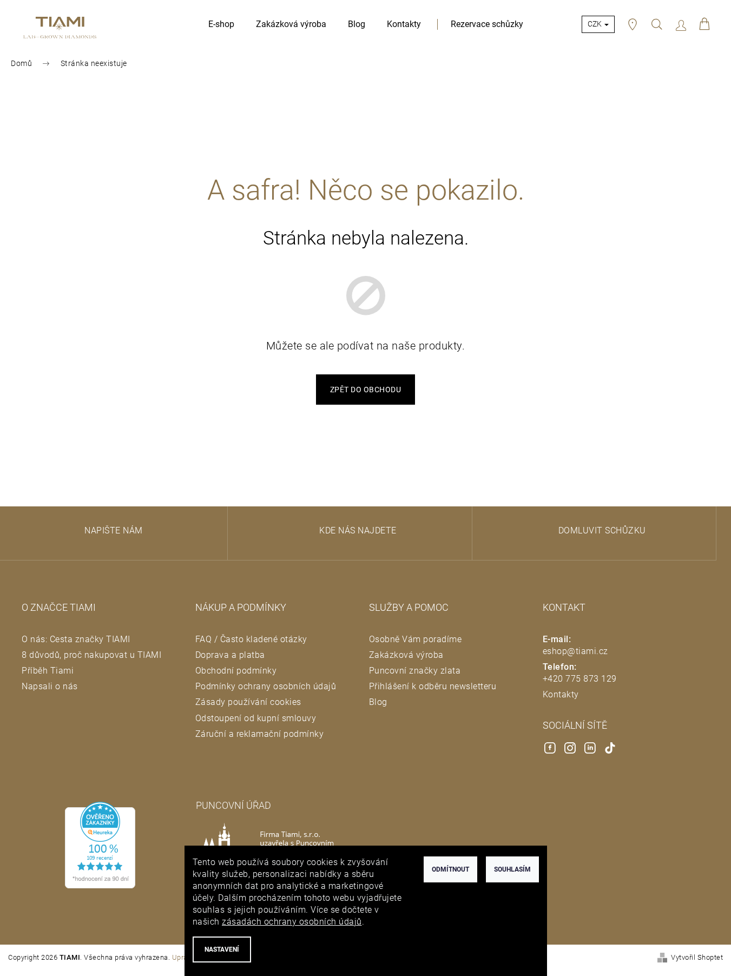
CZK (595, 23)
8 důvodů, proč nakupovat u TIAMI (91, 655)
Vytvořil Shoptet (697, 957)
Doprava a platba (230, 655)
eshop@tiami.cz (575, 651)
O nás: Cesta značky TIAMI (76, 639)
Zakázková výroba (406, 655)
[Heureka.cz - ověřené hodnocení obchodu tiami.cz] (100, 845)
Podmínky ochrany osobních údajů (266, 686)
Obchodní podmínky (236, 670)
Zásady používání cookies (248, 702)
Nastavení (222, 949)
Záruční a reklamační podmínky (259, 734)
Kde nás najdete (358, 530)
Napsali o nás (50, 686)
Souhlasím (512, 869)
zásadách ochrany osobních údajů (292, 921)
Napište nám (113, 530)
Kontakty (561, 694)
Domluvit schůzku (602, 530)
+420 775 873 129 (580, 679)
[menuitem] (221, 24)
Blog (378, 702)
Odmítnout (450, 869)
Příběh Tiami (48, 670)
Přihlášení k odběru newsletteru (433, 686)
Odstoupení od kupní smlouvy (256, 718)
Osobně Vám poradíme (415, 639)
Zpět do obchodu (365, 389)
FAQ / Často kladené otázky (251, 639)
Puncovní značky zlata (415, 670)
